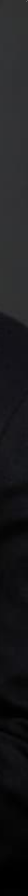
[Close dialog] (26, 1)
